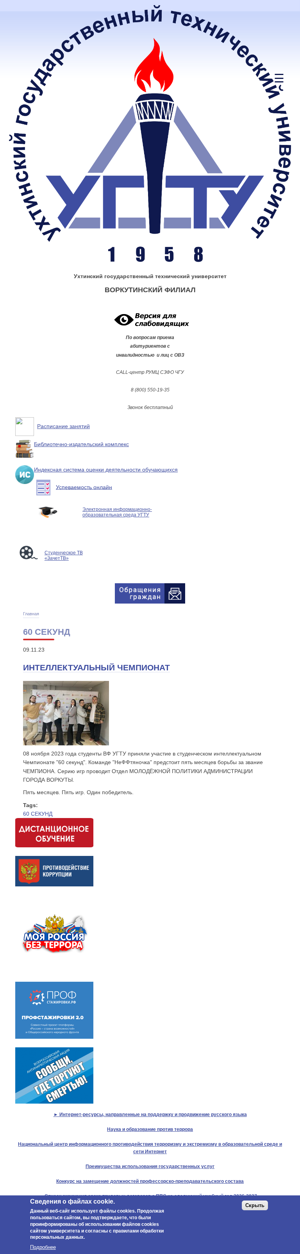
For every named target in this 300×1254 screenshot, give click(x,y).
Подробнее (43, 1247)
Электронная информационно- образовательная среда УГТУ (117, 512)
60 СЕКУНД (37, 814)
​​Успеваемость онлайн (84, 487)
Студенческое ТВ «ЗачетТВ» (64, 555)
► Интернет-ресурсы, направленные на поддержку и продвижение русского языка (150, 1114)
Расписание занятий (63, 426)
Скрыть (254, 1205)
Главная (31, 613)
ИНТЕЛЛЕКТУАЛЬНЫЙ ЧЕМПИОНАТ (96, 667)
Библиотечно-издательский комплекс (81, 444)
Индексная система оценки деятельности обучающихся (106, 469)
